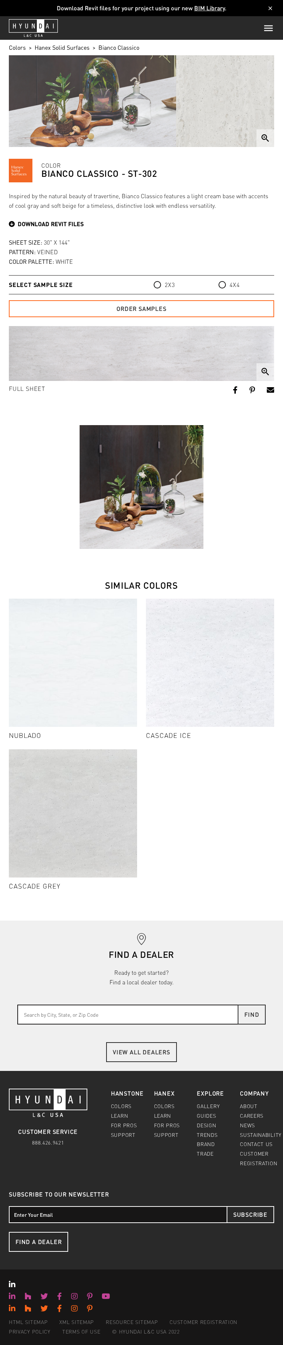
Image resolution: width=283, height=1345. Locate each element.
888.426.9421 (48, 1142)
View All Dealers (141, 1052)
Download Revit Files (51, 224)
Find (251, 1014)
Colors (17, 47)
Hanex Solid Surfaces (62, 47)
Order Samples (141, 308)
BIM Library (209, 8)
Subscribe (250, 1214)
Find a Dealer (38, 1242)
